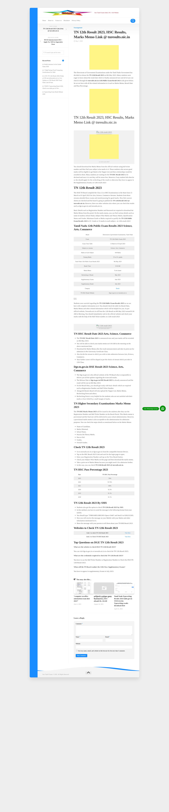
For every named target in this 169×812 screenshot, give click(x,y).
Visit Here (127, 533)
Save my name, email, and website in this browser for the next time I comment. (101, 651)
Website (78, 643)
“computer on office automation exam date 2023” (82, 598)
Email (107, 637)
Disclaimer (67, 20)
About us (50, 20)
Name (78, 637)
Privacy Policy (76, 20)
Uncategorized (78, 27)
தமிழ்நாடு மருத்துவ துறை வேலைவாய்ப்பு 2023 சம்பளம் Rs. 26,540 (103, 598)
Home (44, 20)
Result (117, 288)
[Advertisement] (104, 57)
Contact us (58, 20)
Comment (79, 624)
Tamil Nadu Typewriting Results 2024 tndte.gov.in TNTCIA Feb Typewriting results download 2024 (123, 601)
